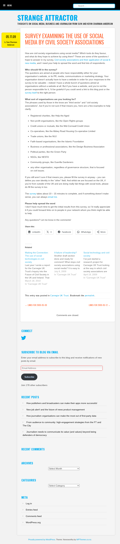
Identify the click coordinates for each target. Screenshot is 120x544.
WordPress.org (33, 522)
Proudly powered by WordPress (41, 540)
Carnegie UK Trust (59, 295)
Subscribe (29, 377)
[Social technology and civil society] (98, 265)
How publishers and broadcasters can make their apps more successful (61, 403)
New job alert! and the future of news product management (55, 409)
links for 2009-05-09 (36, 305)
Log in (29, 503)
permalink (90, 295)
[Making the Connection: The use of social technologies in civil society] (39, 268)
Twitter (23, 338)
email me (52, 197)
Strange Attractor (47, 18)
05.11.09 (11, 36)
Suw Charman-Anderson (12, 43)
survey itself (31, 92)
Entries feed (32, 509)
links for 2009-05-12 (99, 305)
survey (33, 193)
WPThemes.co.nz (83, 540)
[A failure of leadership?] (68, 263)
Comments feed (34, 516)
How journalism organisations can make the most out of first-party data (61, 416)
